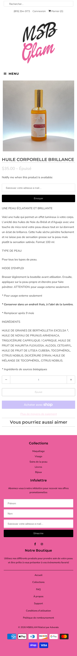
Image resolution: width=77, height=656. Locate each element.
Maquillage (38, 451)
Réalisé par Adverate (48, 627)
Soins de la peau (38, 461)
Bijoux (38, 472)
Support (38, 603)
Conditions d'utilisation (38, 610)
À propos (38, 596)
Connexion (39, 11)
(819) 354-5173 (22, 11)
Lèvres (38, 467)
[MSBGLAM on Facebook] (35, 544)
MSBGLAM (32, 627)
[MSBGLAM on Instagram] (41, 544)
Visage (38, 456)
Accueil (38, 575)
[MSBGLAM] (38, 42)
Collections (38, 582)
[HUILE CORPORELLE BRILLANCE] (38, 115)
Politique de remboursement (38, 617)
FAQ (38, 589)
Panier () (57, 11)
